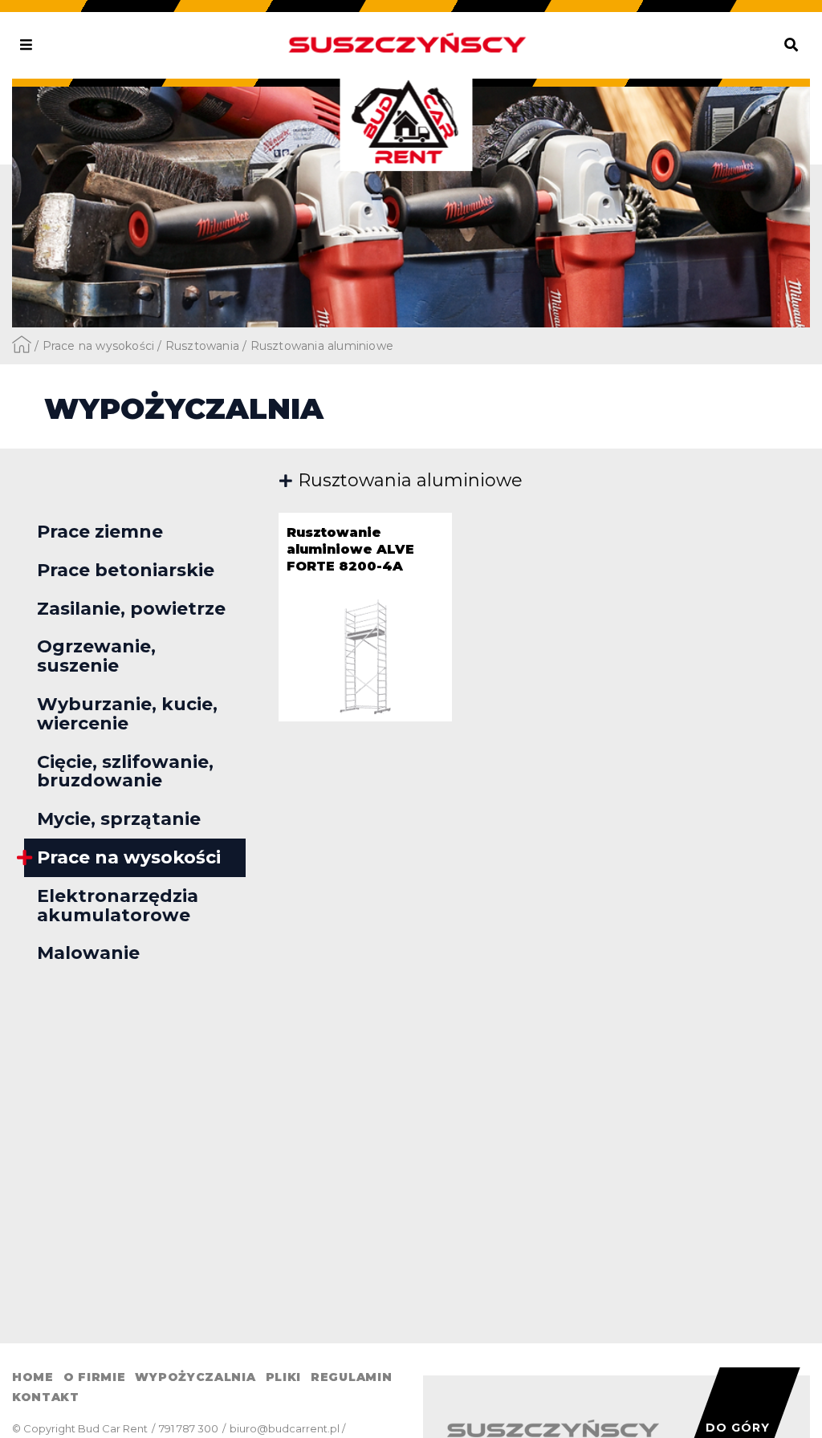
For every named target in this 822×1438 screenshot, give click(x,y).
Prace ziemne (100, 531)
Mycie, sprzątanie (119, 819)
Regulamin (351, 1377)
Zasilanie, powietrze (131, 608)
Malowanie (88, 953)
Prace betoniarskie (125, 570)
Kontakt (45, 1397)
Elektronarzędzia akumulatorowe (117, 905)
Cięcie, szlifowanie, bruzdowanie (125, 771)
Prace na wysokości (99, 346)
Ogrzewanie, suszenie (96, 656)
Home (33, 1377)
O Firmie (94, 1377)
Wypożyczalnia (195, 1377)
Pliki (284, 1377)
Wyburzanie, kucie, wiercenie (127, 713)
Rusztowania (202, 346)
